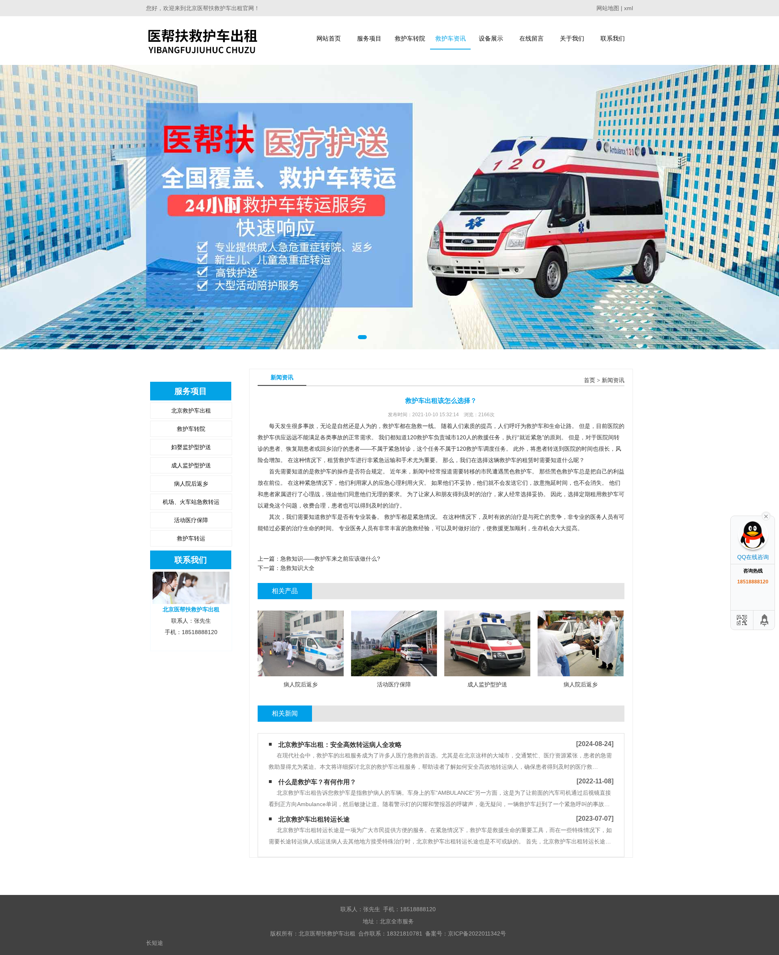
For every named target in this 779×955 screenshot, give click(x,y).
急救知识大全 (297, 568)
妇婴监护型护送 (191, 447)
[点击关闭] (766, 516)
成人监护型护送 (191, 465)
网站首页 (328, 38)
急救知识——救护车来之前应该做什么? (330, 558)
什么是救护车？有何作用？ (317, 782)
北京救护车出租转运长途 (314, 819)
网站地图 (607, 8)
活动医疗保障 (191, 520)
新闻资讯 (613, 380)
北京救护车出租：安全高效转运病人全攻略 (340, 744)
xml (628, 8)
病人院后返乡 (191, 483)
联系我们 (612, 38)
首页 (589, 380)
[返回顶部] (764, 620)
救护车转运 (191, 538)
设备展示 (491, 38)
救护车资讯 (450, 38)
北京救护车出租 (191, 410)
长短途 (154, 943)
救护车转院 (410, 38)
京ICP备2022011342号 (477, 933)
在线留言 (531, 38)
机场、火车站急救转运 (191, 502)
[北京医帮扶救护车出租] (202, 40)
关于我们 (572, 38)
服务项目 (369, 38)
